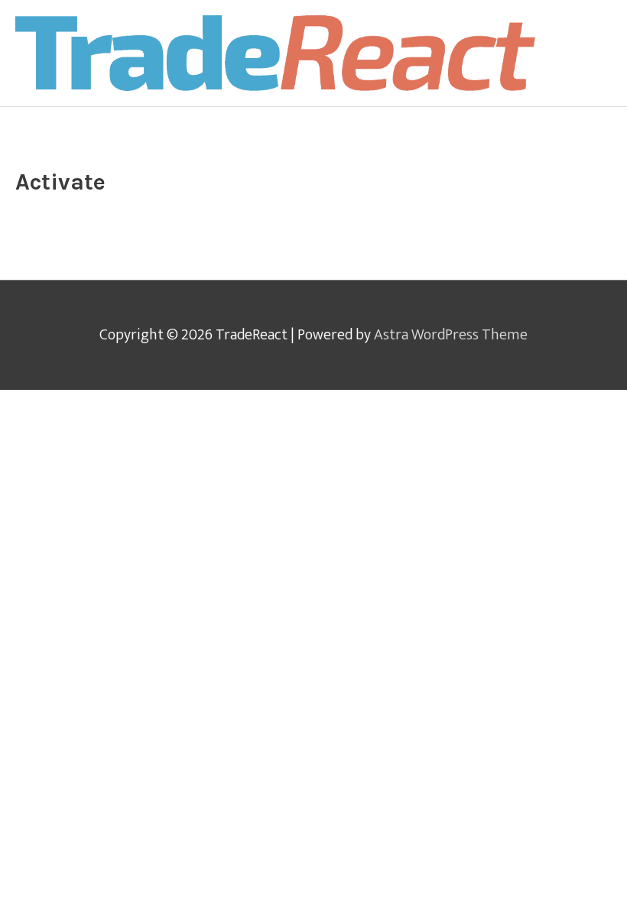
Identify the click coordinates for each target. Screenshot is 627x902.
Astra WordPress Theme (451, 335)
